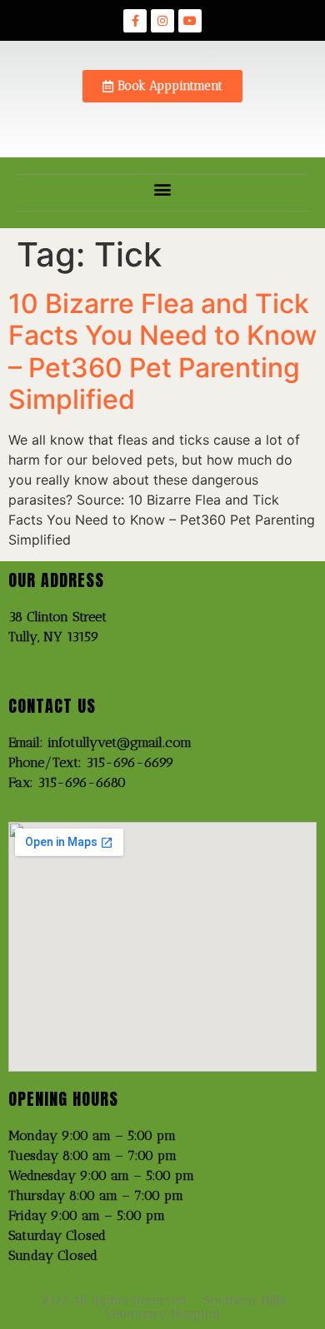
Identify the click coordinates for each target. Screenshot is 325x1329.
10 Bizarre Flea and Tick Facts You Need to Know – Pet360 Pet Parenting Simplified (162, 351)
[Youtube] (190, 20)
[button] (163, 188)
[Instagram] (162, 20)
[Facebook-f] (135, 20)
